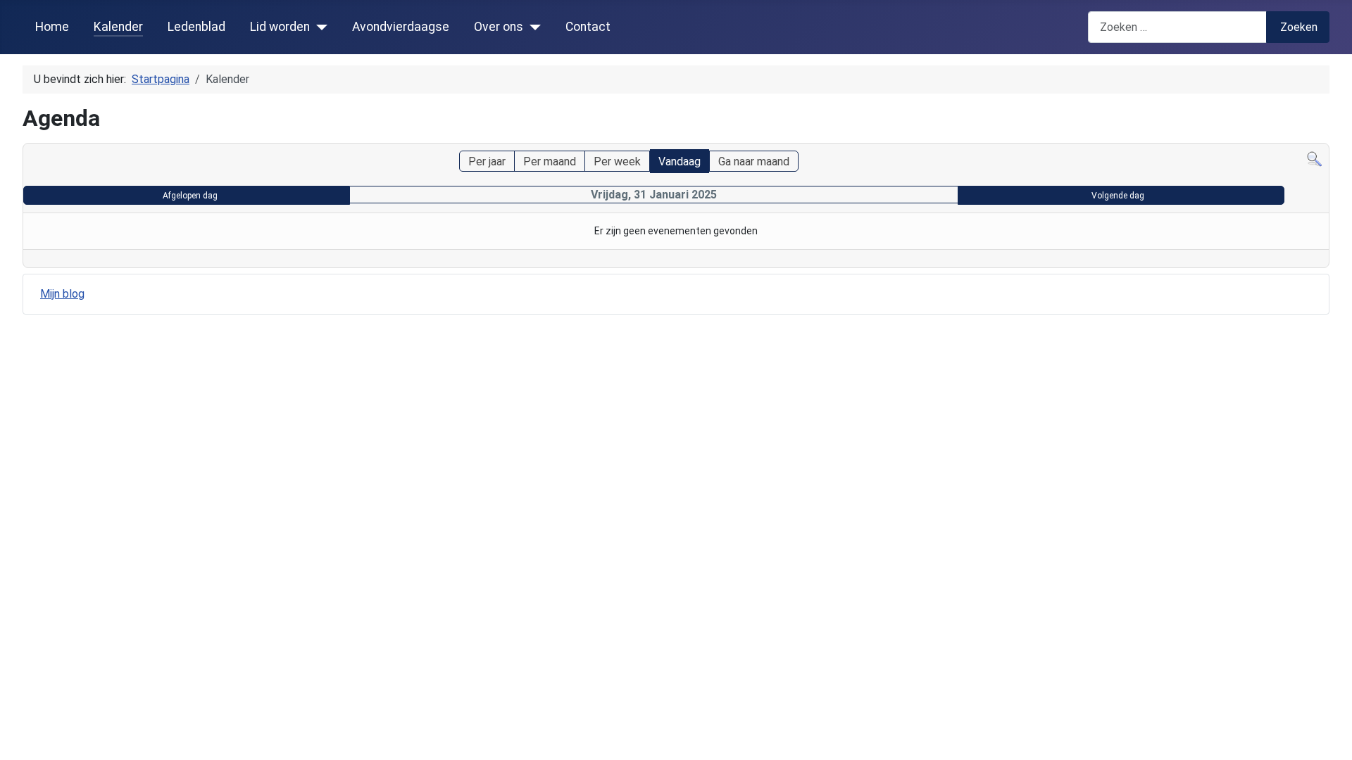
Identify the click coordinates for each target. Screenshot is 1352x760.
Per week (617, 161)
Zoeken (1298, 27)
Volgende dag (1117, 196)
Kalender (118, 27)
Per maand (549, 161)
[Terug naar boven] (1334, 742)
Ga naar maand (753, 161)
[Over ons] (532, 27)
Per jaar (487, 161)
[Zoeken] (1314, 158)
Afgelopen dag (190, 196)
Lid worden (280, 27)
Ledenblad (196, 27)
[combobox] (1177, 27)
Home (52, 27)
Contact (588, 27)
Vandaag (679, 161)
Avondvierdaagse (400, 27)
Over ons (498, 27)
